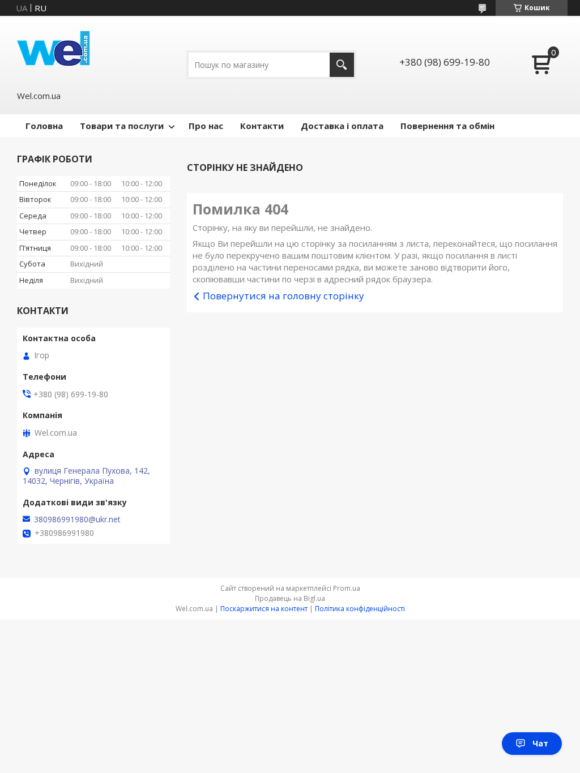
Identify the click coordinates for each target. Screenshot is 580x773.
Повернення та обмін (447, 125)
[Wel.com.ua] (55, 52)
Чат (540, 743)
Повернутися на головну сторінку (283, 295)
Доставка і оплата (342, 125)
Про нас (206, 125)
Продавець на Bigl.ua (290, 598)
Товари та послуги (122, 125)
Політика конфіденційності (360, 608)
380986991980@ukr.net (77, 519)
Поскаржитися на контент (264, 608)
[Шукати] (342, 65)
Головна (44, 125)
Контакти (262, 125)
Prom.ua (346, 588)
